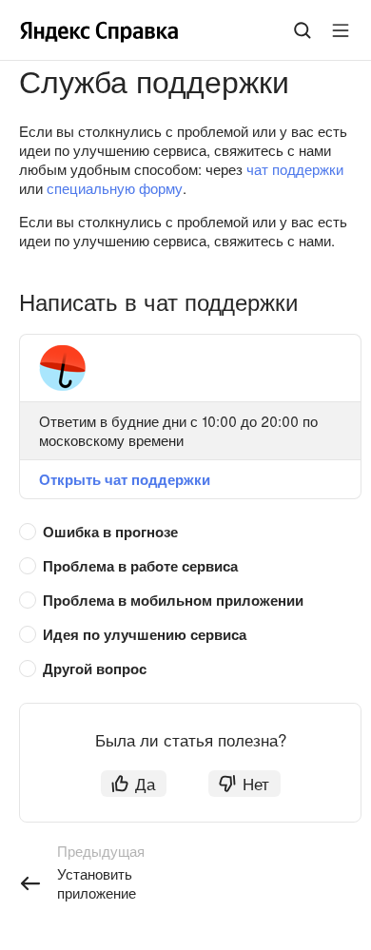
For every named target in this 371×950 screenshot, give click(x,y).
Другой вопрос (94, 668)
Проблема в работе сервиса (140, 565)
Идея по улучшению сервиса (144, 634)
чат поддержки (294, 169)
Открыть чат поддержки (124, 479)
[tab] (180, 532)
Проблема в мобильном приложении (173, 600)
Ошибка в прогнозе (110, 531)
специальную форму (115, 188)
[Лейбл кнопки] (340, 30)
